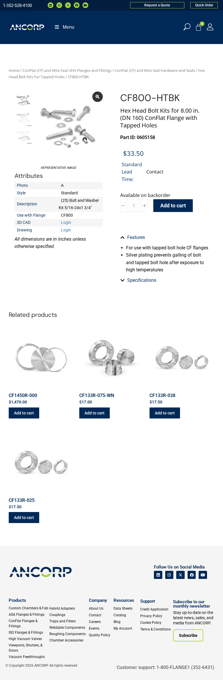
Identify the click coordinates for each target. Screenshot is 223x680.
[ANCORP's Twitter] (180, 575)
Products (17, 600)
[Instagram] (59, 5)
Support (147, 601)
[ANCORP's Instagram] (169, 575)
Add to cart (173, 205)
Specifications (141, 280)
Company (98, 600)
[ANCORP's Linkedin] (158, 575)
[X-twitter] (68, 5)
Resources (124, 600)
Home (14, 70)
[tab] (164, 237)
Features (136, 237)
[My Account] (210, 26)
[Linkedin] (50, 5)
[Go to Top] (14, 667)
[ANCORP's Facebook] (192, 575)
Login (66, 222)
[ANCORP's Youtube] (203, 575)
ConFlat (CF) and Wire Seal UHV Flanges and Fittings (67, 70)
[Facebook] (77, 5)
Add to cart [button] (24, 413)
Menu (68, 27)
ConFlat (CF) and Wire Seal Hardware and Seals (155, 70)
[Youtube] (85, 5)
